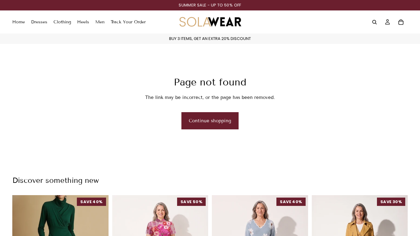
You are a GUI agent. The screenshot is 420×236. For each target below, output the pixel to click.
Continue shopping (210, 121)
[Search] (374, 22)
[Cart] (401, 22)
